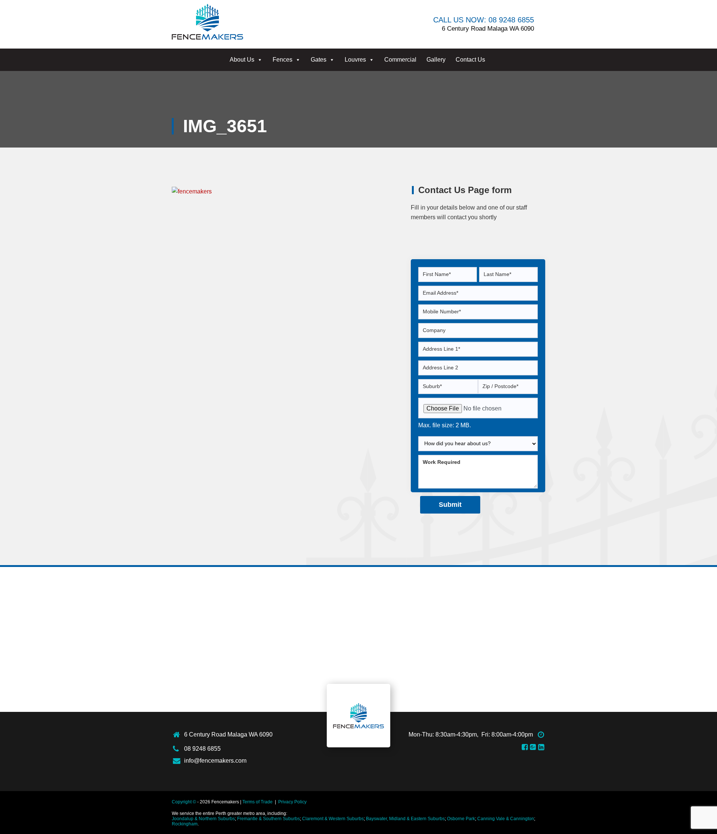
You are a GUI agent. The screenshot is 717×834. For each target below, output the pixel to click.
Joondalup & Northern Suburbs (203, 818)
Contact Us (470, 59)
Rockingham (185, 824)
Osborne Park (461, 818)
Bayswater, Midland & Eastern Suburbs (405, 818)
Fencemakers (358, 715)
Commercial (400, 59)
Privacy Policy (292, 801)
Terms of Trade (257, 801)
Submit (450, 504)
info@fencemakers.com (215, 760)
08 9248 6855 (202, 748)
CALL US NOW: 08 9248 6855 (483, 20)
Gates (318, 59)
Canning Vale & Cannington (505, 818)
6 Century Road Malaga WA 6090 (228, 734)
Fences (282, 59)
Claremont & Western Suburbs (333, 818)
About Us (242, 59)
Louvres (355, 59)
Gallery (436, 59)
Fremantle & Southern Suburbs (268, 818)
